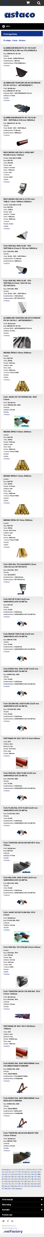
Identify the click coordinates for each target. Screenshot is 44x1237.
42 (19, 1177)
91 (22, 1186)
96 (39, 1186)
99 (9, 1189)
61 (3, 1181)
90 (19, 1186)
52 (12, 1179)
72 (39, 1181)
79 (22, 1184)
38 (6, 1177)
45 (29, 1177)
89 (16, 1186)
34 (32, 1174)
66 (19, 1181)
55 (22, 1179)
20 (26, 1172)
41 (16, 1177)
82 (32, 1184)
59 (35, 1179)
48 (39, 1177)
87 (9, 1186)
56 (26, 1179)
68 (26, 1181)
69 (29, 1181)
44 (26, 1177)
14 (6, 1172)
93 (29, 1186)
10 (33, 1170)
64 (12, 1181)
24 (39, 1172)
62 (6, 1181)
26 (6, 1174)
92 (26, 1186)
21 (29, 1172)
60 (39, 1179)
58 (32, 1179)
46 (32, 1177)
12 (40, 1170)
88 (12, 1186)
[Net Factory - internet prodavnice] (13, 1230)
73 (3, 1184)
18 (19, 1172)
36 (39, 1174)
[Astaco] (19, 14)
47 (35, 1177)
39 (9, 1177)
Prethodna (6, 1170)
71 (35, 1181)
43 (22, 1177)
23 (35, 1172)
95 (35, 1186)
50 (6, 1179)
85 (3, 1186)
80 (26, 1184)
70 (32, 1181)
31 (22, 1174)
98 (6, 1189)
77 (16, 1184)
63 (9, 1181)
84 (39, 1184)
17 (16, 1172)
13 (3, 1172)
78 (19, 1184)
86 (6, 1186)
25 (3, 1174)
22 (32, 1172)
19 (22, 1172)
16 (12, 1172)
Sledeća (19, 1189)
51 (9, 1179)
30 (19, 1174)
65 (16, 1181)
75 (9, 1184)
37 (3, 1177)
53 (16, 1179)
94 (32, 1186)
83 (35, 1184)
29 (16, 1174)
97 (3, 1189)
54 (19, 1179)
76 (12, 1184)
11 (37, 1170)
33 (29, 1174)
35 (35, 1174)
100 (13, 1189)
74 (6, 1184)
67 (22, 1181)
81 (29, 1184)
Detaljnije (7, 65)
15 (9, 1172)
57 (29, 1179)
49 (3, 1179)
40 (12, 1177)
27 (9, 1174)
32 (26, 1174)
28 (12, 1174)
